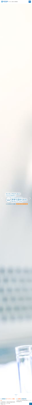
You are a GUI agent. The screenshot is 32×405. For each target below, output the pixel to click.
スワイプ (16, 394)
